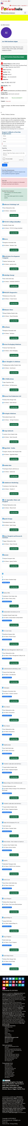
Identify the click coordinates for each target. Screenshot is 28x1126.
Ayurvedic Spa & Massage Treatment (12, 1054)
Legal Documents (8, 1036)
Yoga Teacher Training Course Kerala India (13, 1050)
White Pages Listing (8, 1064)
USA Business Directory (9, 1069)
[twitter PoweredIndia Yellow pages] (10, 978)
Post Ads (4, 180)
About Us (6, 1028)
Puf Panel (6, 1042)
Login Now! (24, 5)
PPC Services (7, 1077)
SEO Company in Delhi (9, 1038)
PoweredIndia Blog (8, 1071)
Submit (4, 165)
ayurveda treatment (8, 1052)
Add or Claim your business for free (12, 1046)
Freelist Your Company (8, 191)
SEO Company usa (8, 1060)
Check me (6, 162)
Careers (6, 1032)
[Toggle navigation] (25, 12)
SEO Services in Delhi (9, 1040)
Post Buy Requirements (8, 170)
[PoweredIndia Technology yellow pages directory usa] (3, 988)
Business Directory (9, 13)
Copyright (5, 1118)
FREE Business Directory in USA (11, 1058)
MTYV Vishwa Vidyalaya (9, 1074)
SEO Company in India (9, 1073)
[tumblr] (16, 985)
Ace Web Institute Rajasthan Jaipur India (13, 57)
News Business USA (9, 1067)
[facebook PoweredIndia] (3, 978)
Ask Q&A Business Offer (9, 1072)
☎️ (8, 1)
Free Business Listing (15, 5)
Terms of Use (5, 1123)
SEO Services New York (9, 1059)
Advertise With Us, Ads (9, 1030)
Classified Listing (8, 1065)
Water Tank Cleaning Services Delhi (12, 1056)
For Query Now (14, 587)
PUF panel (7, 1047)
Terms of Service (8, 1034)
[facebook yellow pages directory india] (7, 978)
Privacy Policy (7, 1033)
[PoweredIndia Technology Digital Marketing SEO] (6, 988)
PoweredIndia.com (7, 1120)
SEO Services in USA (9, 1041)
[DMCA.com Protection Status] (6, 1080)
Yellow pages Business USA (10, 1068)
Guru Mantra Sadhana (9, 1076)
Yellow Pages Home (8, 1027)
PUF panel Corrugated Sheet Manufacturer (13, 1049)
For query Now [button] (14, 215)
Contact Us (7, 1029)
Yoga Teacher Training (9, 1051)
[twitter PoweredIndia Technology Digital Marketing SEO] (13, 978)
